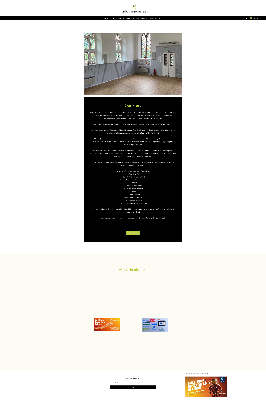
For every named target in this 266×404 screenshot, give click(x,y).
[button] (152, 18)
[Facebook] (247, 18)
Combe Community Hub (134, 11)
